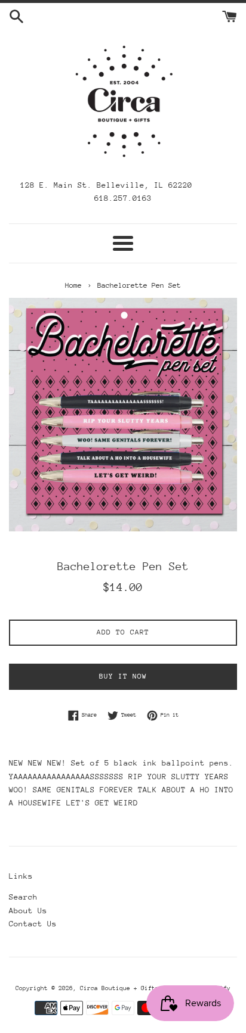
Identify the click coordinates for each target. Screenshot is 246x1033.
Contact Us (33, 923)
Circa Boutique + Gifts (119, 988)
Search (23, 896)
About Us (28, 910)
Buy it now (123, 676)
